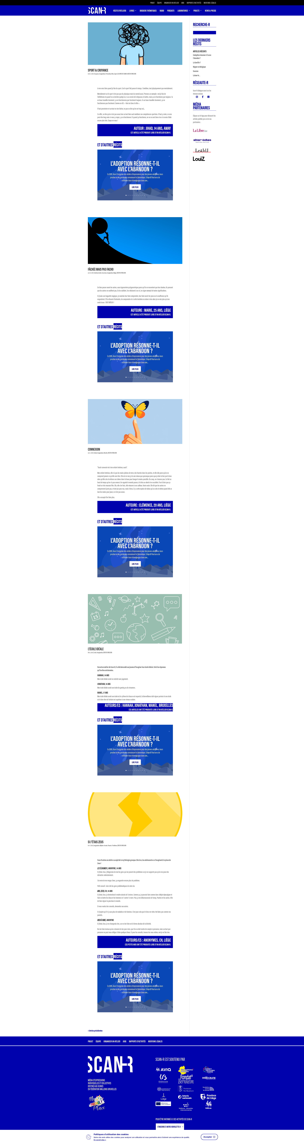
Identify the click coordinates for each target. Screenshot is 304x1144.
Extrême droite (97, 273)
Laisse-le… (196, 75)
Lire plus (135, 187)
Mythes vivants (103, 845)
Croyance (96, 73)
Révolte (105, 453)
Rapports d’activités (194, 3)
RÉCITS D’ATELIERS (119, 11)
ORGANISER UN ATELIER (171, 3)
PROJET (152, 3)
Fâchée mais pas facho (100, 269)
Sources (195, 71)
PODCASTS (170, 11)
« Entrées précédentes (95, 1030)
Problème (114, 845)
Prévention (108, 73)
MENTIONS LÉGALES (210, 3)
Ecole (95, 652)
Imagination (102, 73)
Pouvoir (110, 845)
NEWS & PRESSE (210, 11)
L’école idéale (96, 648)
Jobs (182, 3)
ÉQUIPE (159, 3)
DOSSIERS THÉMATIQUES (148, 11)
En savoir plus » (100, 1140)
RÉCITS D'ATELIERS (132, 73)
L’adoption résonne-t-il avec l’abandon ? (135, 165)
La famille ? (197, 62)
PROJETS (196, 11)
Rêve (113, 73)
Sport (115, 73)
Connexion (94, 449)
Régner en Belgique (199, 66)
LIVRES (131, 11)
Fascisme (104, 273)
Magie (115, 273)
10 (144, 195)
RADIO (162, 11)
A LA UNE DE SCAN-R (122, 73)
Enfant (95, 453)
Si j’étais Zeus (95, 841)
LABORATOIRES (183, 11)
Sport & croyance (98, 70)
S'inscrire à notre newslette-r (169, 1126)
